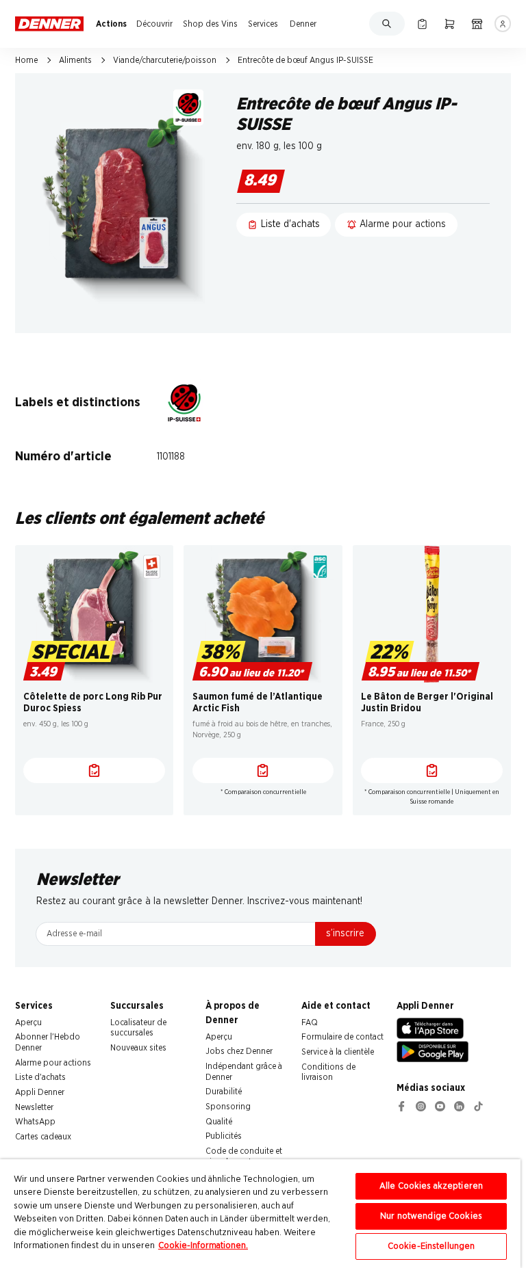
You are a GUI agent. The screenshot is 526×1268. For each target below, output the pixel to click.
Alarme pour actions (53, 1063)
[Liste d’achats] (422, 23)
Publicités (223, 1136)
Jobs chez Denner (239, 1051)
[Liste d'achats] (93, 771)
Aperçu (28, 1022)
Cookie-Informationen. (203, 1245)
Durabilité (223, 1091)
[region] (260, 1213)
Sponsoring (228, 1106)
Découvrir (154, 24)
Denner (303, 24)
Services (263, 24)
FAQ (309, 1022)
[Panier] (449, 23)
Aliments (75, 60)
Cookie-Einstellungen (431, 1246)
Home (26, 60)
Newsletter (34, 1107)
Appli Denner (39, 1092)
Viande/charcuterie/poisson (164, 60)
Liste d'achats (40, 1077)
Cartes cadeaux (43, 1137)
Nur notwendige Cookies (431, 1216)
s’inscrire (345, 933)
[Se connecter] (503, 23)
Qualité (218, 1122)
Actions (111, 24)
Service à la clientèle (337, 1052)
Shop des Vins (210, 24)
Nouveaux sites (138, 1048)
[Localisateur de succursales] (477, 23)
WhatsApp (35, 1122)
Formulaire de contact (342, 1037)
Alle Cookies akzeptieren (431, 1186)
